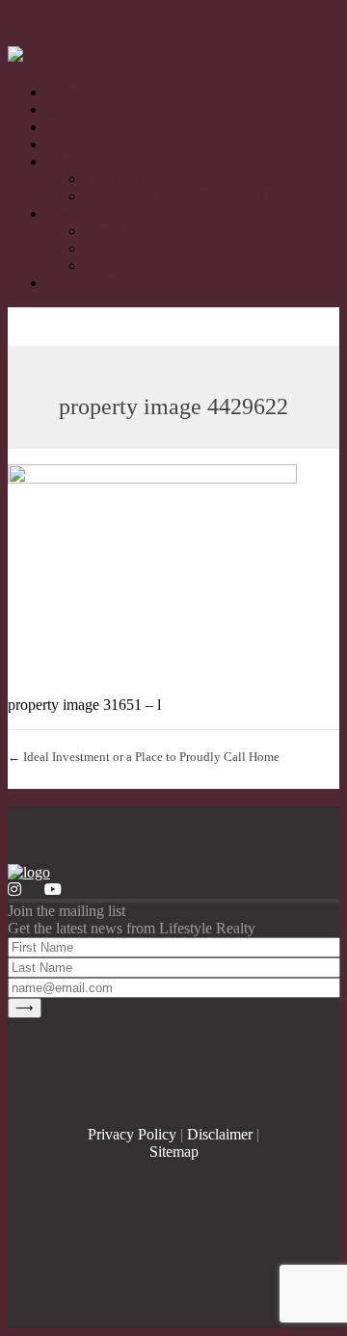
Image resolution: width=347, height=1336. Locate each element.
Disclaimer (220, 1134)
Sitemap (174, 1151)
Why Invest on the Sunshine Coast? (193, 196)
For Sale (71, 109)
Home (65, 92)
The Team (116, 248)
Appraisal (75, 144)
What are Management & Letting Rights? (210, 178)
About (65, 213)
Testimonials (123, 265)
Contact (69, 283)
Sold (60, 126)
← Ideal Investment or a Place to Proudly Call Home (144, 756)
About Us (115, 231)
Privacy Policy (132, 1134)
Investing (74, 161)
